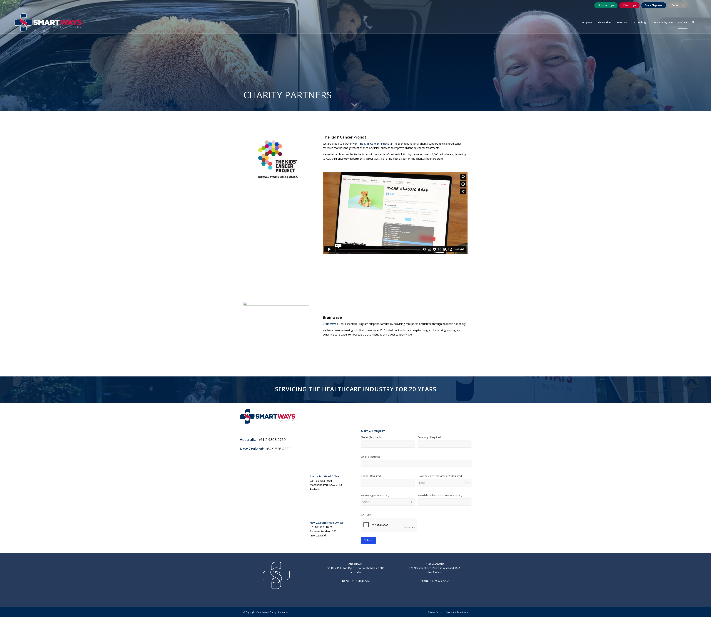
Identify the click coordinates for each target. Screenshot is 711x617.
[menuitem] (586, 22)
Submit (368, 540)
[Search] (693, 22)
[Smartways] (48, 22)
